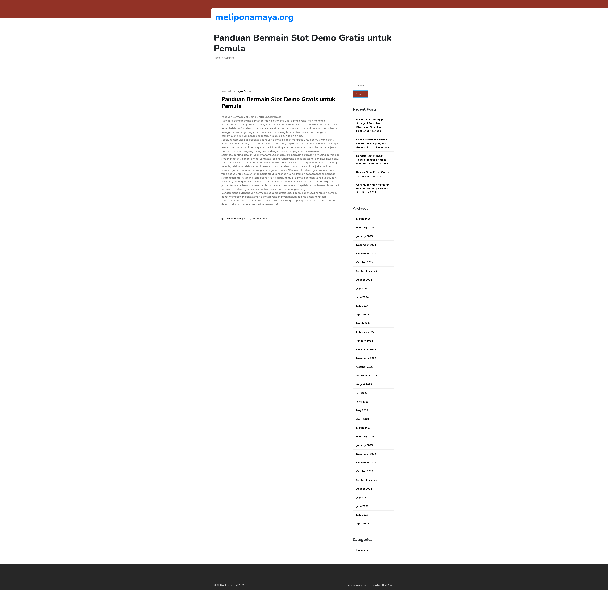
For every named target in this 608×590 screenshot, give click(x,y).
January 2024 (364, 340)
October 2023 (365, 366)
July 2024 (362, 288)
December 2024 (366, 244)
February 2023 (365, 436)
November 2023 (366, 358)
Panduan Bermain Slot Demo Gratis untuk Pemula (278, 102)
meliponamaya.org (232, 17)
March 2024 (363, 323)
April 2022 (362, 523)
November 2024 (366, 253)
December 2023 (366, 349)
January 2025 (364, 236)
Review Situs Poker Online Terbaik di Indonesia (372, 174)
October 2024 (365, 262)
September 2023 (366, 375)
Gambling (362, 550)
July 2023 (362, 392)
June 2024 (362, 297)
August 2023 (364, 384)
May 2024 (362, 305)
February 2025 (365, 227)
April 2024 (362, 314)
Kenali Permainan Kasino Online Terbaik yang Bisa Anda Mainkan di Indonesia (373, 143)
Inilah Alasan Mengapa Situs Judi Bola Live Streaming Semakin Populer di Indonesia (370, 125)
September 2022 (366, 480)
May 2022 (362, 514)
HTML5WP (387, 585)
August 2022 (364, 488)
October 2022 (365, 471)
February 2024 (365, 331)
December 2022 (366, 453)
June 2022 (362, 506)
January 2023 (364, 445)
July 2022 (362, 497)
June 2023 (362, 401)
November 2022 (366, 462)
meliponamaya (236, 218)
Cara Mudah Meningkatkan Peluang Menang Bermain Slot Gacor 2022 (373, 188)
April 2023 (362, 419)
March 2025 (363, 218)
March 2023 (363, 427)
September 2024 (366, 271)
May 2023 (362, 410)
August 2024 (364, 279)
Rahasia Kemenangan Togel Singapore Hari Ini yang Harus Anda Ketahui (372, 159)
